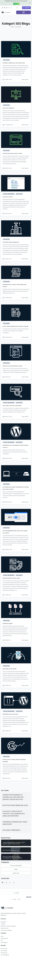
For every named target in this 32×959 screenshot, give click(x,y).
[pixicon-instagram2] (13, 899)
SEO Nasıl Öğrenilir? (8, 108)
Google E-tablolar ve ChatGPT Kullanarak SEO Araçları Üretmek (14, 813)
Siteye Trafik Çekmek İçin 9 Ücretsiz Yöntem (15, 326)
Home (12, 26)
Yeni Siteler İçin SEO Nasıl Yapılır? (12, 153)
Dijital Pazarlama (16, 865)
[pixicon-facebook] (17, 899)
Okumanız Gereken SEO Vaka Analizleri (14, 62)
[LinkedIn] (7, 7)
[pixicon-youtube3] (15, 899)
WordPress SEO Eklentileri (10, 714)
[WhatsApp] (11, 7)
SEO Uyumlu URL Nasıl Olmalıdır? (12, 405)
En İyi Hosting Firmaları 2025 (15, 805)
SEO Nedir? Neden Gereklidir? (11, 242)
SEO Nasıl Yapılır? (8, 196)
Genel (16, 869)
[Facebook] (2, 7)
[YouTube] (5, 7)
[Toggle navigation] (23, 12)
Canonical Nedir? (8, 623)
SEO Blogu (18, 26)
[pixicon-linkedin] (19, 899)
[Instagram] (9, 7)
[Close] (30, 3)
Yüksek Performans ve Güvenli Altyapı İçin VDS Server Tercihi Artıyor (13, 797)
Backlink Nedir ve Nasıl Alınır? (11, 578)
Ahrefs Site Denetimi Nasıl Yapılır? (13, 366)
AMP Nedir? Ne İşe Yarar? (10, 668)
